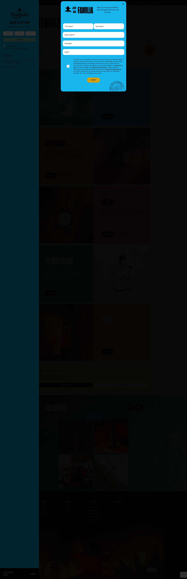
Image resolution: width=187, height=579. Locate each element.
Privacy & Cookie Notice (99, 67)
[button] (93, 289)
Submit (93, 80)
